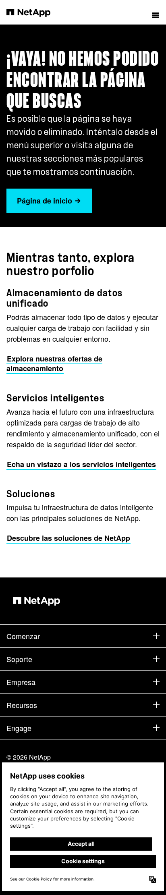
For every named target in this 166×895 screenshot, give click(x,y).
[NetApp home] (33, 12)
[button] (155, 12)
